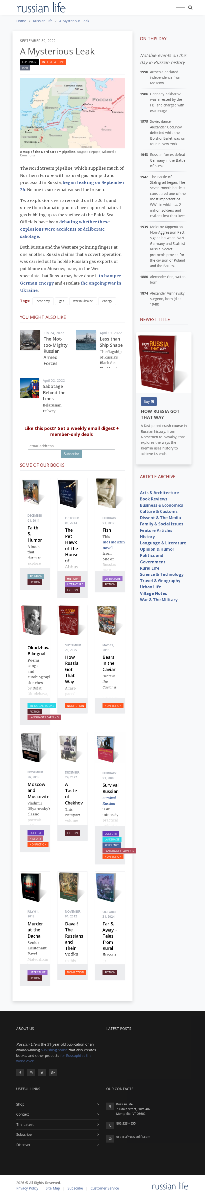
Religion (36, 576)
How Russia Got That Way (71, 669)
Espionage (29, 62)
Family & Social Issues (161, 524)
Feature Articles (156, 530)
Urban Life (150, 587)
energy (107, 301)
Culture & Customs (159, 511)
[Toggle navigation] (180, 7)
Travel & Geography (160, 580)
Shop (20, 1104)
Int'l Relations (53, 62)
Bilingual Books (42, 706)
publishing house (54, 1050)
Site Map (53, 1188)
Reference (111, 845)
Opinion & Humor (157, 549)
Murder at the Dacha (35, 930)
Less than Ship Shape (111, 342)
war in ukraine (83, 301)
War (25, 67)
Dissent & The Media (160, 517)
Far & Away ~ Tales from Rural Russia (110, 939)
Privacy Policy (27, 1188)
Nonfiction (75, 706)
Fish (106, 530)
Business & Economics (161, 505)
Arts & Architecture (159, 492)
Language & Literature (163, 543)
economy (43, 301)
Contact (22, 1114)
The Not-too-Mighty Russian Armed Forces (56, 351)
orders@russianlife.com (133, 1137)
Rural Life (150, 568)
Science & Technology (162, 574)
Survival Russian (110, 788)
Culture (36, 833)
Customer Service (104, 1188)
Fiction (35, 582)
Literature (75, 584)
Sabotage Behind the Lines (54, 392)
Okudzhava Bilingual (39, 651)
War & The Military (159, 599)
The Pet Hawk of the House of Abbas (71, 548)
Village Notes (153, 593)
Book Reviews (153, 499)
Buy (147, 401)
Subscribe (24, 1134)
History (73, 578)
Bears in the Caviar (109, 663)
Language (112, 839)
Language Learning (44, 717)
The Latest (25, 1124)
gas (61, 301)
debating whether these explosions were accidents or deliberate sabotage (65, 229)
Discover (23, 1144)
